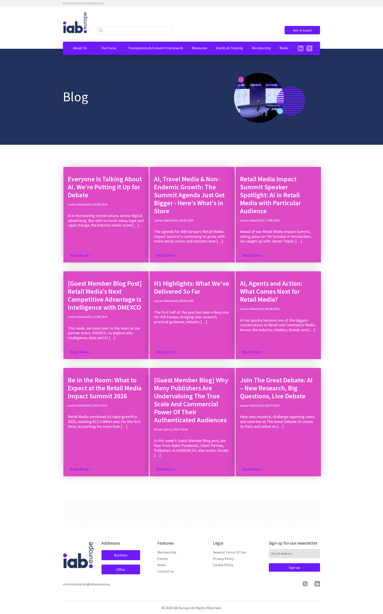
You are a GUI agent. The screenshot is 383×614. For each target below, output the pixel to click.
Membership (166, 552)
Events (162, 558)
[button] (80, 47)
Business (120, 555)
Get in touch (302, 30)
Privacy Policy (223, 558)
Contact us (165, 571)
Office (120, 569)
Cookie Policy (223, 565)
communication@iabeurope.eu (86, 584)
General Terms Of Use (229, 552)
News (161, 565)
